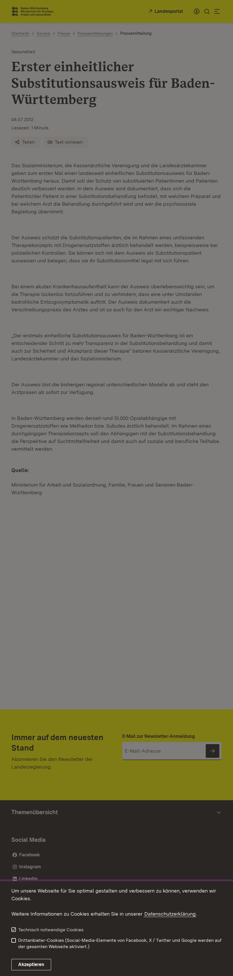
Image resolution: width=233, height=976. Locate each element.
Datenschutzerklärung (170, 914)
